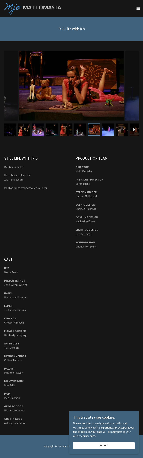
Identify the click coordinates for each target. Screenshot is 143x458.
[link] (35, 8)
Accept (104, 445)
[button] (138, 8)
